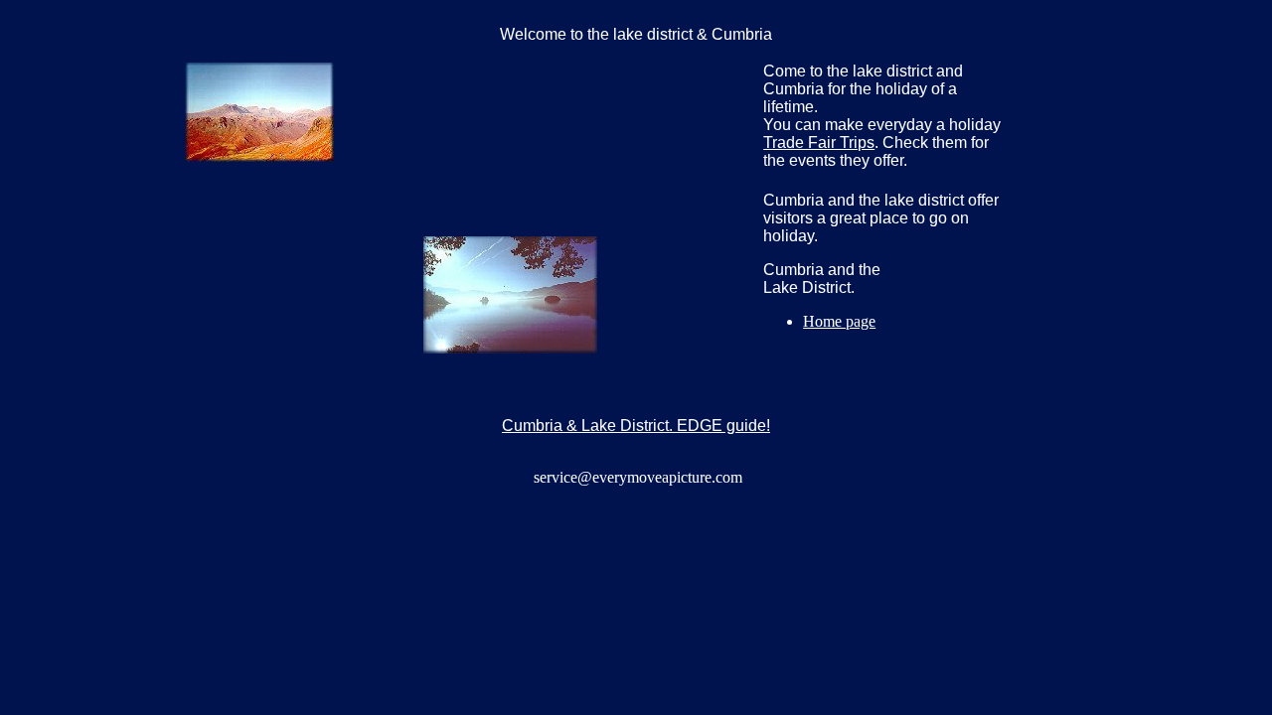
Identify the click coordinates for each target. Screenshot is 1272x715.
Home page (839, 321)
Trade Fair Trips (818, 142)
